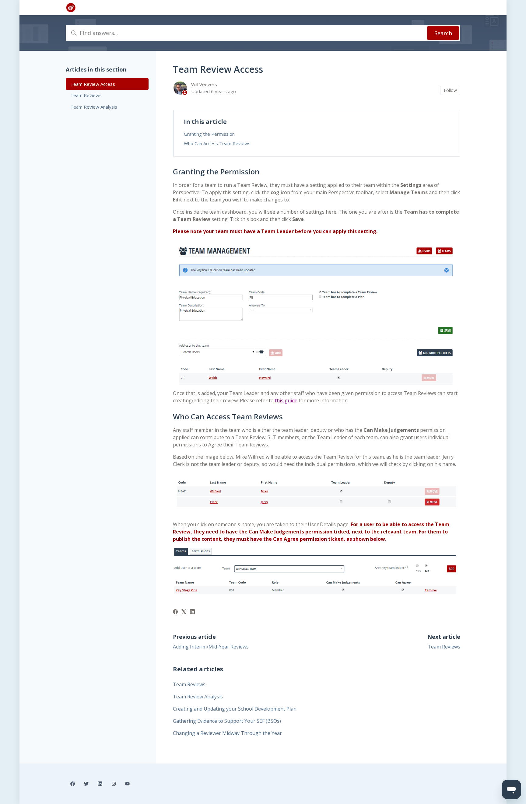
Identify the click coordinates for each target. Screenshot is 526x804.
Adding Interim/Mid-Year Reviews (211, 646)
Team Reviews (444, 646)
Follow (450, 90)
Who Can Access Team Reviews (217, 143)
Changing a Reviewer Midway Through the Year (227, 733)
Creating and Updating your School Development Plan (234, 708)
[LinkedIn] (192, 612)
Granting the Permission (209, 134)
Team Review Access (92, 84)
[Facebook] (175, 612)
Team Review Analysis (198, 696)
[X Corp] (183, 612)
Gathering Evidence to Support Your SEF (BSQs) (227, 721)
